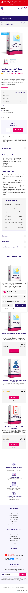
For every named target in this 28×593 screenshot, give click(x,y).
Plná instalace (6, 110)
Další (17, 61)
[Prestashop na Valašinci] (5, 8)
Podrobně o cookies (14, 517)
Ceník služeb (14, 543)
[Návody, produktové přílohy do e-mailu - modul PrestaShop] (6, 61)
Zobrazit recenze (12, 73)
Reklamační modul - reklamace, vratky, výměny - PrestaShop (14, 381)
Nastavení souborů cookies (14, 524)
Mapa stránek (14, 521)
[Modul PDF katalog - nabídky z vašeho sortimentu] (14, 414)
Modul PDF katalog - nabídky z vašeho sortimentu (14, 427)
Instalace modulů (14, 536)
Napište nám (14, 523)
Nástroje (7, 22)
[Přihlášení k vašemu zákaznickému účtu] (22, 8)
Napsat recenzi (20, 73)
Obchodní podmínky (14, 513)
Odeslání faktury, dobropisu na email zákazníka (14, 333)
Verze (2, 115)
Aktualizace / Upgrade (8, 112)
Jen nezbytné (8, 305)
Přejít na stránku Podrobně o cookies (14, 308)
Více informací (4, 87)
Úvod (2, 22)
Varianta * (3, 108)
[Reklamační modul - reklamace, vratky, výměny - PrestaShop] (14, 368)
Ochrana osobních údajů (14, 515)
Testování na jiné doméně (14, 542)
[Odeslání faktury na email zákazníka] (14, 321)
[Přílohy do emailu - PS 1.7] (14, 275)
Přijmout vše (20, 305)
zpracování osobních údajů (15, 580)
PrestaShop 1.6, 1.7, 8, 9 (8, 117)
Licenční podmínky (14, 519)
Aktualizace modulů (14, 540)
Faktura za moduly (14, 534)
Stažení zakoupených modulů (14, 538)
